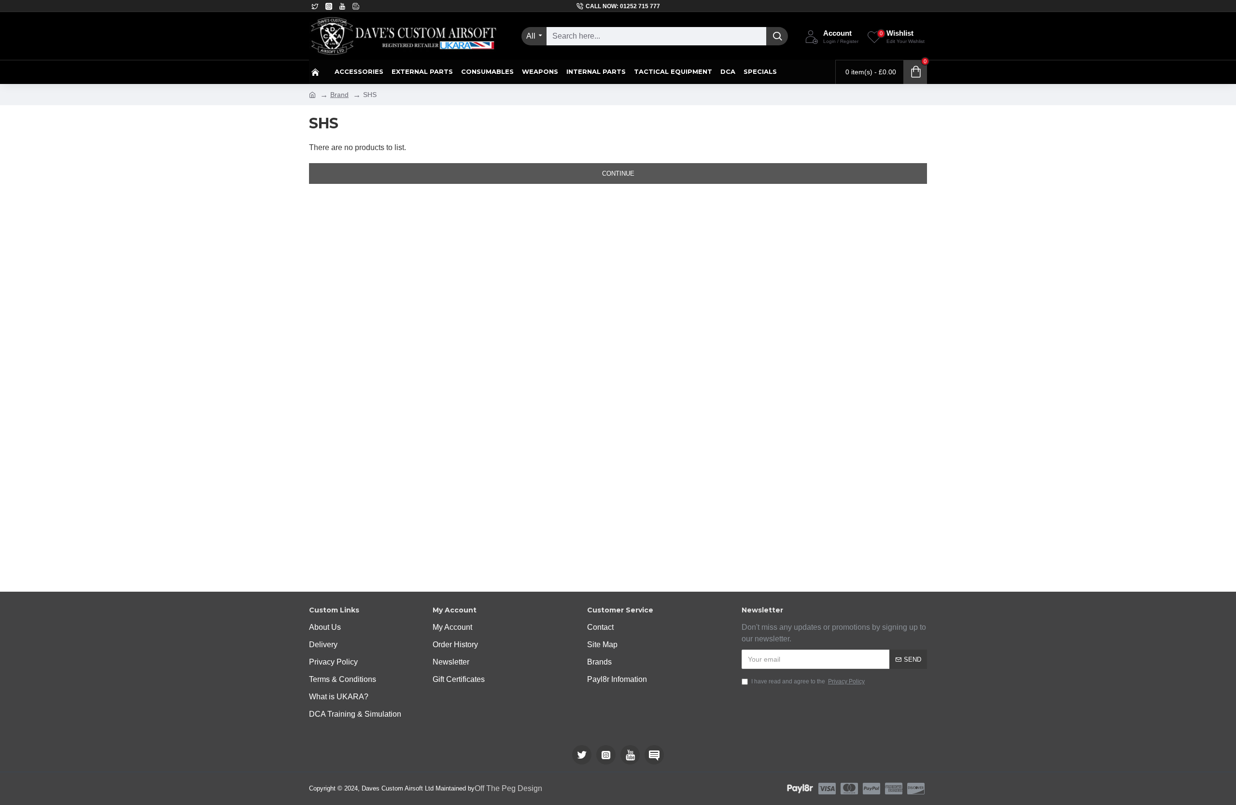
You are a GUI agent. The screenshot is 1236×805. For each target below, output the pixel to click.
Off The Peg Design (508, 788)
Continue (618, 173)
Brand (339, 94)
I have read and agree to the (808, 681)
